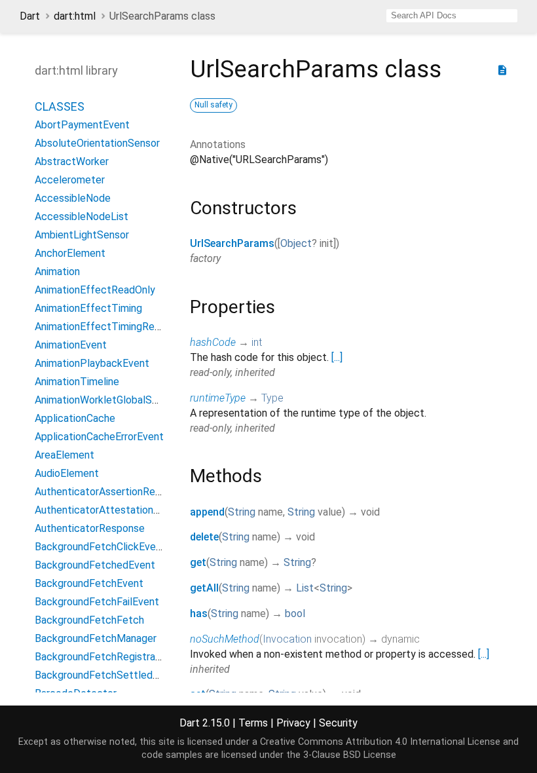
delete (204, 537)
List (305, 588)
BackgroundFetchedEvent (95, 565)
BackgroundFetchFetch (89, 620)
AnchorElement (70, 253)
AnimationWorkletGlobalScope (105, 400)
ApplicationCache (75, 418)
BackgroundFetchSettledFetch (107, 675)
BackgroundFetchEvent (89, 583)
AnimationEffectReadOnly (95, 290)
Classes (59, 106)
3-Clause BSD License (349, 755)
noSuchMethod (224, 639)
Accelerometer (70, 180)
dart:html (75, 16)
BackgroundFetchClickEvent (100, 546)
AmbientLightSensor (82, 235)
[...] (337, 357)
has (199, 613)
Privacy (293, 723)
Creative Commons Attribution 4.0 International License (380, 741)
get (198, 562)
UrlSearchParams (232, 243)
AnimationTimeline (77, 381)
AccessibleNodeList (81, 216)
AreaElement (64, 455)
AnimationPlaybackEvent (92, 363)
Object (296, 243)
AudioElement (67, 473)
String (241, 512)
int (256, 342)
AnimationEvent (71, 345)
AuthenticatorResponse (90, 528)
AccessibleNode (73, 198)
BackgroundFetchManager (96, 638)
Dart (30, 16)
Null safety (213, 104)
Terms (253, 723)
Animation (57, 271)
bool (295, 613)
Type (272, 398)
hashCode (213, 342)
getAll (204, 588)
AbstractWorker (72, 161)
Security (338, 723)
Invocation (287, 639)
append (207, 512)
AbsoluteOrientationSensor (97, 143)
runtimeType (218, 398)
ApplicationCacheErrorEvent (99, 436)
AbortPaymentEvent (82, 125)
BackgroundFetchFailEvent (97, 601)
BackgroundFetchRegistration (104, 656)
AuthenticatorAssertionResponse (112, 491)
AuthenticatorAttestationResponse (117, 510)
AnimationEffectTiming (88, 308)
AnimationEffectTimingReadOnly (110, 326)
